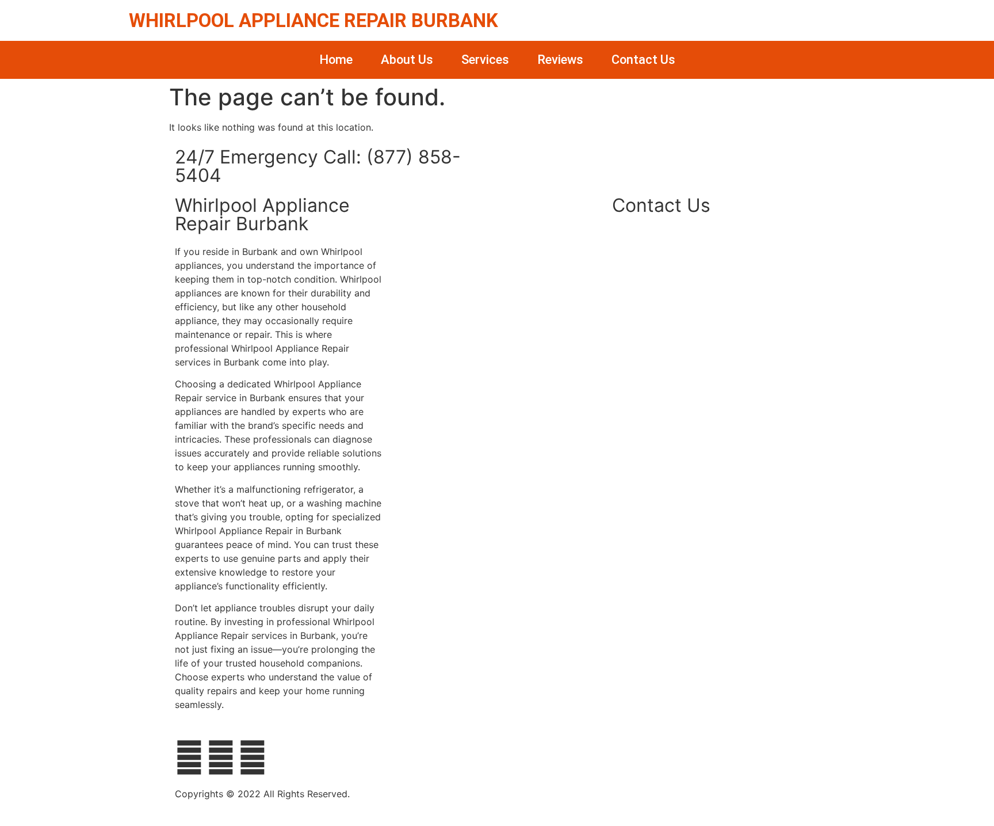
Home (336, 59)
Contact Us (643, 59)
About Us (407, 59)
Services (485, 59)
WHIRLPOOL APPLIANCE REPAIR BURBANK (313, 20)
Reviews (560, 59)
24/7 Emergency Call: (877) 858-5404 (318, 166)
